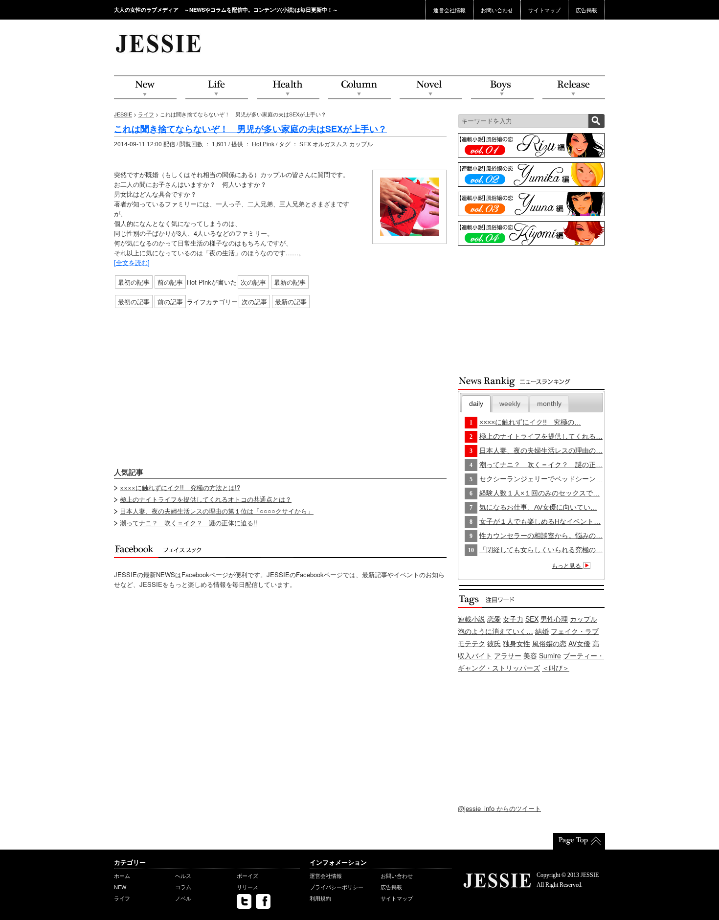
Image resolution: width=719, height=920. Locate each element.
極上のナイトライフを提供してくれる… (541, 436)
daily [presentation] (476, 403)
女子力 (513, 619)
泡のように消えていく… (495, 631)
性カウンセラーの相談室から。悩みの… (541, 535)
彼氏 (494, 643)
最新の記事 (290, 282)
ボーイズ (247, 875)
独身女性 (516, 643)
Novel (431, 87)
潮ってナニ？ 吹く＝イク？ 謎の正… (541, 465)
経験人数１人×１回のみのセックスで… (539, 493)
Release (573, 87)
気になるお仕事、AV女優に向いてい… (538, 507)
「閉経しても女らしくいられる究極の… (541, 550)
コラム (183, 887)
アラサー (507, 655)
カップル (583, 619)
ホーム (122, 875)
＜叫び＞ (555, 668)
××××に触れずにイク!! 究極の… (530, 422)
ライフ (146, 114)
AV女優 (579, 643)
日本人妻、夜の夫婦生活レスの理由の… (541, 450)
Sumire (550, 655)
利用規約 (320, 898)
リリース (247, 887)
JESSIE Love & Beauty (159, 43)
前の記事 (170, 282)
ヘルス (183, 875)
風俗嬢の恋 (549, 643)
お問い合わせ (497, 10)
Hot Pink (263, 143)
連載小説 (471, 619)
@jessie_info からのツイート (499, 808)
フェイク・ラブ (575, 631)
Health (288, 87)
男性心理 (554, 619)
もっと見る (567, 565)
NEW (145, 87)
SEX (532, 619)
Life (216, 87)
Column (359, 87)
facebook (263, 901)
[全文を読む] (132, 262)
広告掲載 (586, 10)
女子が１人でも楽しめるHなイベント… (540, 521)
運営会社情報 (449, 10)
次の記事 (253, 282)
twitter (244, 901)
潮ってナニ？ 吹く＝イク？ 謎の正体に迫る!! (188, 522)
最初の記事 (134, 282)
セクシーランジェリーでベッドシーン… (541, 479)
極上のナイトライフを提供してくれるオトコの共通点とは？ (206, 499)
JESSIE (123, 114)
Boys (502, 87)
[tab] (476, 403)
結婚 (542, 631)
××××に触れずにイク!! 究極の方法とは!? (180, 487)
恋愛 (494, 619)
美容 (530, 655)
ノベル (183, 898)
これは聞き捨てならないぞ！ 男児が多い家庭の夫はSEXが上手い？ (250, 128)
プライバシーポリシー (336, 887)
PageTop (579, 841)
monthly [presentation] (549, 403)
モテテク (471, 643)
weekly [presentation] (509, 403)
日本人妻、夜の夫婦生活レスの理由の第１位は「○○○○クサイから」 (217, 511)
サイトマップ (544, 10)
